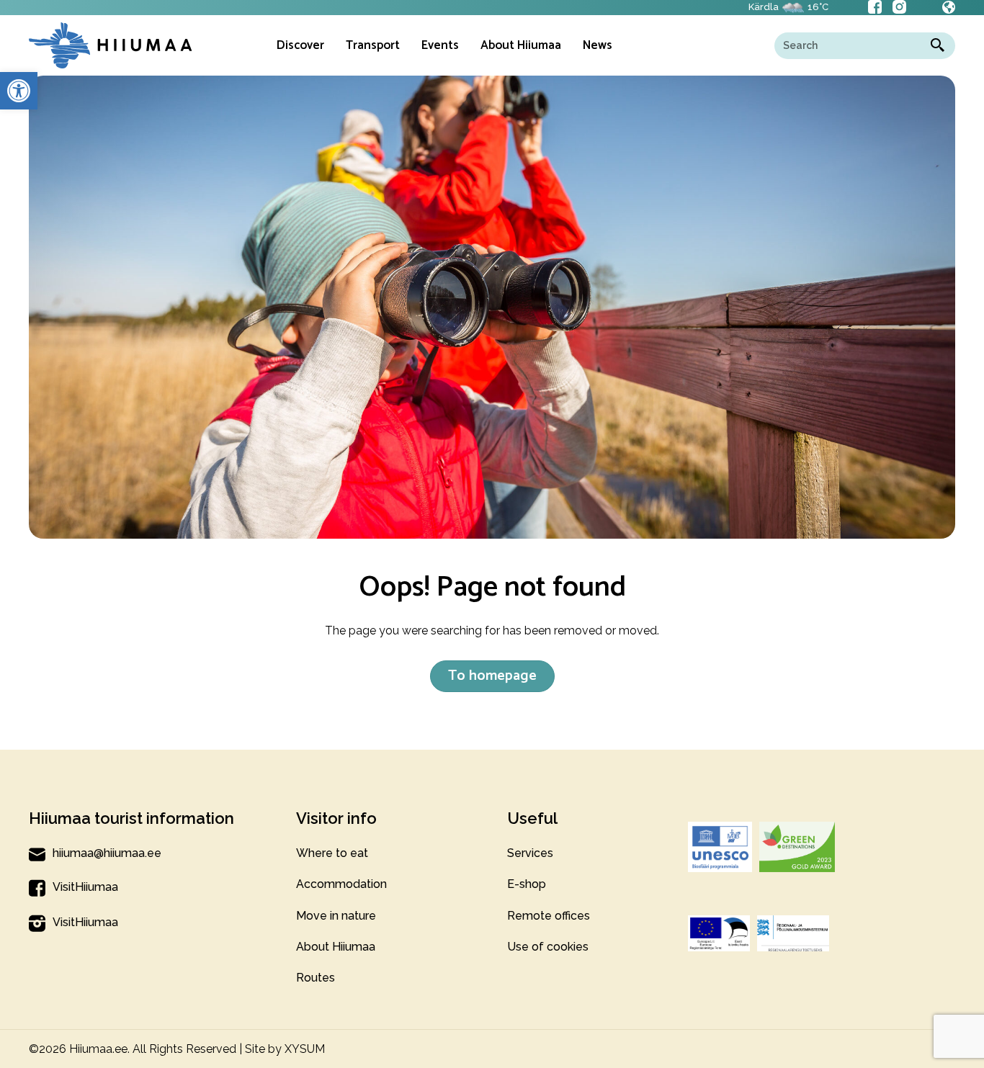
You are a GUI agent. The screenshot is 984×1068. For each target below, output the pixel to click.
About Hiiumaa (335, 946)
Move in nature (336, 916)
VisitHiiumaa (85, 887)
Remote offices (548, 916)
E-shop (526, 884)
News (597, 45)
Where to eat (332, 853)
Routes (315, 977)
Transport (373, 45)
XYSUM (305, 1049)
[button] (18, 90)
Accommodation (341, 884)
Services (530, 853)
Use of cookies (548, 946)
